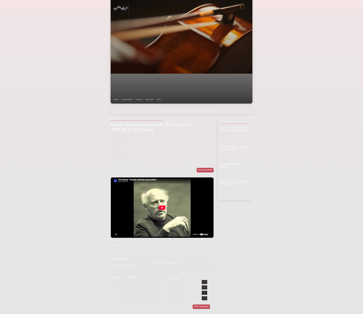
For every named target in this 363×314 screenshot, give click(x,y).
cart (159, 100)
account (149, 100)
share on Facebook (222, 110)
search (139, 100)
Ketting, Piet (115, 246)
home (116, 100)
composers (127, 100)
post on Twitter (233, 110)
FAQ (183, 273)
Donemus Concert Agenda (123, 266)
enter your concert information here (166, 263)
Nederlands (242, 110)
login (248, 110)
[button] (205, 170)
